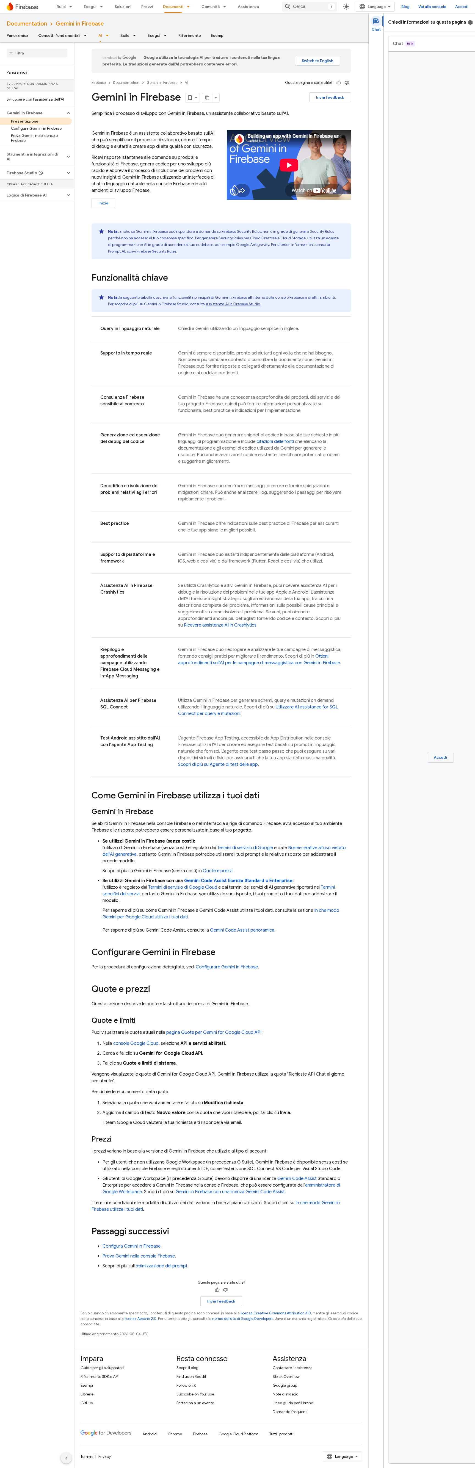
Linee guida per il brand (293, 1402)
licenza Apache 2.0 (140, 1318)
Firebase (99, 82)
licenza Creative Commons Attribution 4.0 (276, 1313)
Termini (87, 1456)
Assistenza (248, 6)
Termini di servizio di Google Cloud (182, 887)
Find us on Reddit (191, 1376)
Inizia (103, 203)
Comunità (210, 6)
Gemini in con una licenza (230, 1192)
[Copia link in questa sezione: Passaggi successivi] (174, 1232)
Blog (405, 6)
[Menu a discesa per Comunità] (226, 6)
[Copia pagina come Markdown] (207, 98)
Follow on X (186, 1385)
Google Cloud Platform (238, 1433)
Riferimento (189, 35)
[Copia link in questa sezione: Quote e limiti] (141, 1021)
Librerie (87, 1394)
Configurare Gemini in (227, 967)
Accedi (461, 6)
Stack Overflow (286, 1376)
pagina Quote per (213, 1032)
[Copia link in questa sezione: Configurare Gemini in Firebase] (221, 952)
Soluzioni (123, 6)
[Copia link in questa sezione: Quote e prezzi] (155, 989)
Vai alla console (432, 6)
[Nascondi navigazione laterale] (66, 1458)
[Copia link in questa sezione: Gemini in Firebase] (159, 812)
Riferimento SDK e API (99, 1376)
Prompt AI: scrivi (142, 251)
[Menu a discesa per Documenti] (190, 6)
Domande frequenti (290, 1411)
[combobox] (309, 7)
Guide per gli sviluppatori (102, 1367)
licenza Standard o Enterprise (238, 880)
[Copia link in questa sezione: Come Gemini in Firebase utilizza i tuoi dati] (264, 796)
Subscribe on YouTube (195, 1394)
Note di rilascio (285, 1394)
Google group (285, 1385)
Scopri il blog (187, 1367)
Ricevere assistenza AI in (220, 625)
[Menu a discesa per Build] (72, 6)
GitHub (87, 1402)
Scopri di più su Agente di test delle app (218, 764)
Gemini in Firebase (80, 23)
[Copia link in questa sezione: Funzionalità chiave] (173, 278)
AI (100, 35)
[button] (32, 113)
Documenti (173, 6)
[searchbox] (37, 53)
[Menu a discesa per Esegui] (103, 6)
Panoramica (17, 35)
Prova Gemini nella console (139, 1256)
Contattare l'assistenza (293, 1367)
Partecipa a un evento (195, 1402)
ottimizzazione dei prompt (161, 1266)
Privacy (104, 1456)
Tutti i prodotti (281, 1433)
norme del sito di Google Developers (242, 1318)
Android (149, 1433)
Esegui (90, 6)
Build (61, 6)
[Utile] (339, 83)
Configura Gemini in (132, 1246)
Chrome (175, 1433)
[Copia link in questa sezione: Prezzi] (117, 1139)
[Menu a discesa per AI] (108, 35)
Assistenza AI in (233, 303)
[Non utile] (347, 83)
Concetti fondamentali (59, 35)
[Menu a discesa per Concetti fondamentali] (86, 35)
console (136, 1043)
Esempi (218, 35)
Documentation (27, 23)
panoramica (242, 930)
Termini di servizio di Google (245, 848)
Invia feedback (330, 97)
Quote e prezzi (218, 871)
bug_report (470, 22)
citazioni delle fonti (275, 441)
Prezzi (147, 6)
